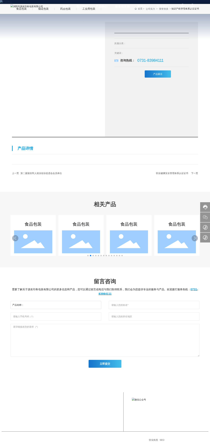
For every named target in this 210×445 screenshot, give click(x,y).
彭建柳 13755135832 (176, 415)
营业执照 (153, 440)
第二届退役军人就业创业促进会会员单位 (41, 173)
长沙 (191, 440)
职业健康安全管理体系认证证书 (172, 173)
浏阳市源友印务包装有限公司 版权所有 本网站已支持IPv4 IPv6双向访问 (48, 440)
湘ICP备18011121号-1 (135, 440)
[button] (88, 255)
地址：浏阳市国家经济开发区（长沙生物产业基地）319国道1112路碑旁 (180, 402)
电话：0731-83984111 (176, 409)
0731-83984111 (150, 60)
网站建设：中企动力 (179, 440)
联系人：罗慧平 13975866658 (180, 412)
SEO (162, 440)
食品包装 (33, 224)
